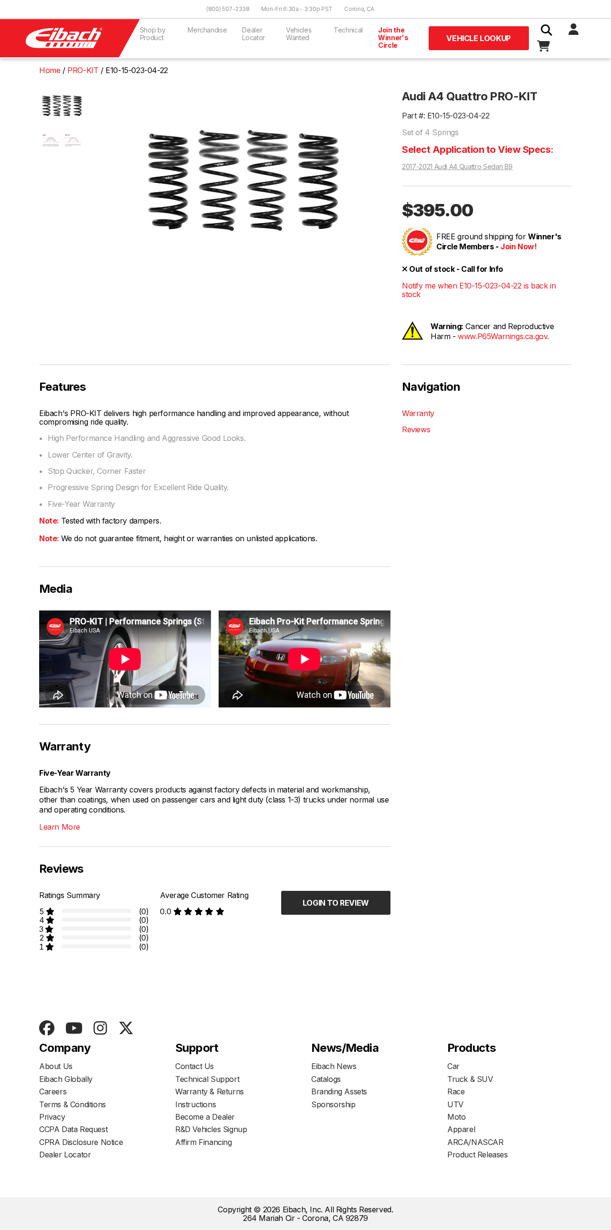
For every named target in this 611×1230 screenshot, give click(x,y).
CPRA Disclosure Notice (81, 1142)
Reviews (416, 429)
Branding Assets (339, 1091)
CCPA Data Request (73, 1129)
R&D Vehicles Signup (211, 1129)
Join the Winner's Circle (393, 37)
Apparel (461, 1129)
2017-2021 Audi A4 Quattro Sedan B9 (457, 167)
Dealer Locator (253, 34)
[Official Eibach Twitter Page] (125, 1028)
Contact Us (194, 1066)
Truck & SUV (470, 1079)
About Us (56, 1066)
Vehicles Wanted (298, 34)
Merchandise (207, 30)
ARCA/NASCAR (475, 1142)
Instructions (195, 1104)
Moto (456, 1116)
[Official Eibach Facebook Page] (46, 1028)
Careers (52, 1091)
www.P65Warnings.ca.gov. (503, 336)
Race (455, 1091)
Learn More (59, 827)
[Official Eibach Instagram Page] (100, 1028)
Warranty (418, 413)
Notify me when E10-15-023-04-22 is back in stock (479, 290)
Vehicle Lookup (478, 38)
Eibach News (334, 1066)
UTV (455, 1104)
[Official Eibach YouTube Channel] (73, 1028)
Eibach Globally (66, 1079)
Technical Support (207, 1079)
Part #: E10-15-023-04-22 (445, 115)
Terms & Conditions (72, 1104)
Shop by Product (153, 34)
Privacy (52, 1116)
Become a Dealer (205, 1116)
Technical (348, 30)
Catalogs (326, 1079)
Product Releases (477, 1154)
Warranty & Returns (209, 1091)
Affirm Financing (203, 1142)
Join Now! (518, 246)
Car (453, 1066)
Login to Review (336, 903)
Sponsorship (333, 1104)
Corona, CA (359, 8)
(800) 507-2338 (228, 8)
